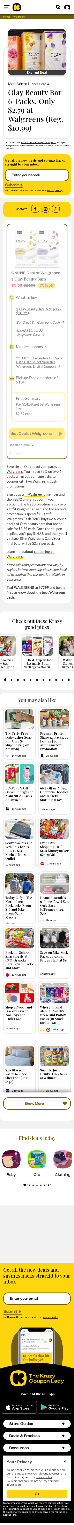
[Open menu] (7, 7)
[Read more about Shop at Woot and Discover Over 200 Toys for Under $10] (19, 993)
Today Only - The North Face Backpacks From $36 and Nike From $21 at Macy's (18, 907)
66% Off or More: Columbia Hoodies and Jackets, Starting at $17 (54, 794)
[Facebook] (35, 209)
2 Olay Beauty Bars (28, 279)
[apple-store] (19, 1407)
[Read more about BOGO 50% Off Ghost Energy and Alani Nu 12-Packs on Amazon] (19, 774)
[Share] (56, 209)
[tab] (11, 680)
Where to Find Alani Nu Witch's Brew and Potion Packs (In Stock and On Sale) (53, 1015)
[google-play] (55, 1407)
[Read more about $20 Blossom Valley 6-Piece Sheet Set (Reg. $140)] (19, 1056)
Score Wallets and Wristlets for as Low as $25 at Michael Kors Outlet (19, 851)
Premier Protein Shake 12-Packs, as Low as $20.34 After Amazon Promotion (54, 741)
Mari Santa (17, 84)
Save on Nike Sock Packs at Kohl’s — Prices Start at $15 (54, 956)
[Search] (58, 7)
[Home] (17, 7)
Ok (37, 1494)
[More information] (63, 322)
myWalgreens (34, 494)
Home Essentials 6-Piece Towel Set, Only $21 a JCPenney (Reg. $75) (54, 905)
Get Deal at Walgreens (31, 433)
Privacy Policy (54, 190)
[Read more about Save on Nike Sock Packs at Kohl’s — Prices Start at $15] (54, 938)
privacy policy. (44, 1477)
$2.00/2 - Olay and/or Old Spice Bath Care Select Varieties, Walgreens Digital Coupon (39, 362)
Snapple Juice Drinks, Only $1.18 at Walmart (53, 1074)
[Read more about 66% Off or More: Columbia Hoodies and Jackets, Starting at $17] (54, 774)
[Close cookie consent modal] (64, 1462)
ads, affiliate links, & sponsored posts (38, 142)
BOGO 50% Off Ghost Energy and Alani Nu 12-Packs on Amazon (19, 794)
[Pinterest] (46, 209)
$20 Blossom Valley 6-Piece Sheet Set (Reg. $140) (16, 1076)
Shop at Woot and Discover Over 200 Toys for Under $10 (18, 1013)
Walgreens (15, 471)
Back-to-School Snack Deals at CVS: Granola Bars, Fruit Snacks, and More (19, 960)
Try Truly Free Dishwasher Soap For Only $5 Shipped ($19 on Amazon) (18, 741)
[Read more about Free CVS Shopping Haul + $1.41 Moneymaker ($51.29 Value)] (54, 829)
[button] (63, 1423)
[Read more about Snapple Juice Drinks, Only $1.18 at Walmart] (54, 1056)
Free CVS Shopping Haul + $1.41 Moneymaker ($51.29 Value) (54, 849)
